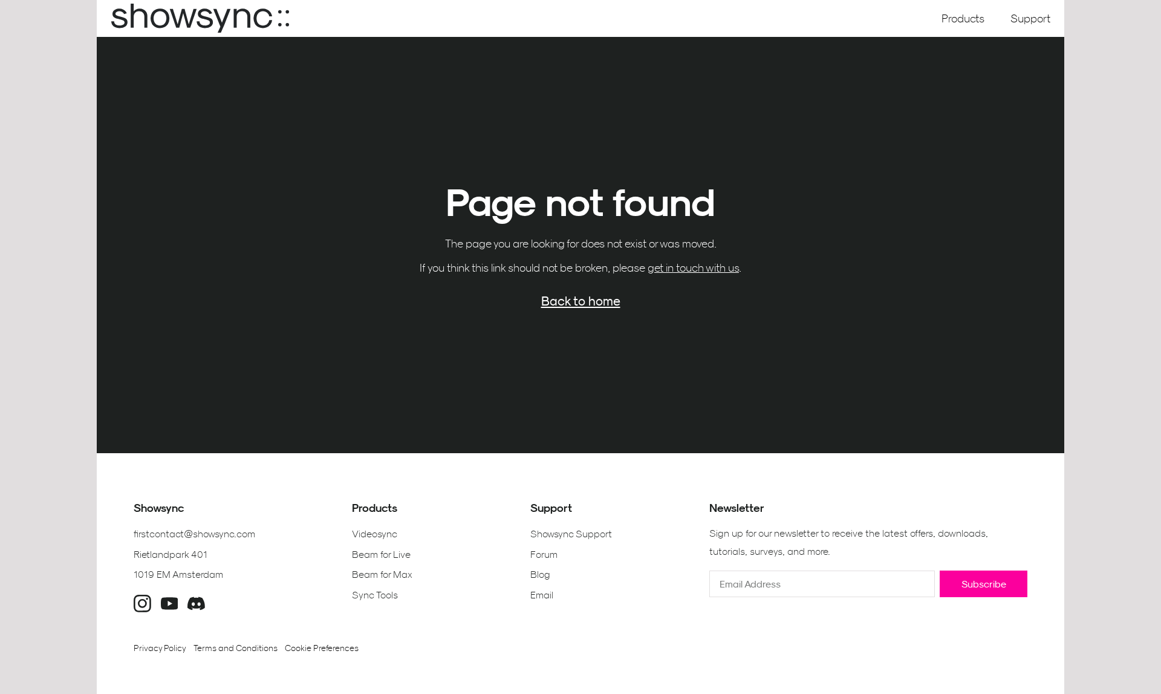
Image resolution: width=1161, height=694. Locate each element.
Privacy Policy (160, 648)
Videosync (374, 533)
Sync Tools (375, 594)
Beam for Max (382, 574)
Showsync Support (571, 533)
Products (962, 18)
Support (1030, 18)
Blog (540, 574)
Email (541, 594)
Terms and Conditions (236, 648)
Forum (544, 554)
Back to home (580, 300)
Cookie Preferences (322, 648)
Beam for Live (381, 554)
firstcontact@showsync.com (194, 533)
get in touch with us (693, 267)
